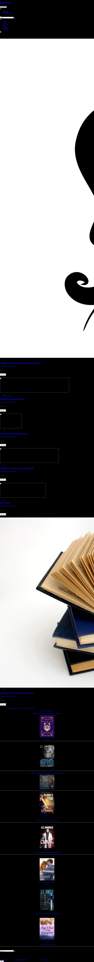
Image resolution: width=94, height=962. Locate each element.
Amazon (53, 713)
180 (30, 708)
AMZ (37, 820)
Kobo (49, 713)
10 (12, 708)
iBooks (48, 852)
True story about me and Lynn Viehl (13, 433)
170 (29, 708)
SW (54, 944)
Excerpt (47, 739)
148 (19, 708)
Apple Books (35, 713)
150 (22, 708)
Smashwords (59, 713)
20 (13, 708)
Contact (5, 26)
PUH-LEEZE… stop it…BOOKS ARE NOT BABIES (20, 363)
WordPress (24, 959)
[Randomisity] (23, 497)
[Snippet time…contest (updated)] (34, 392)
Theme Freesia (17, 959)
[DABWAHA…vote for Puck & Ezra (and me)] (29, 462)
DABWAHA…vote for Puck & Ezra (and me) (17, 468)
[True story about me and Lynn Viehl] (11, 428)
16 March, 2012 (12, 471)
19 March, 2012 (12, 436)
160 (27, 708)
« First (9, 708)
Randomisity (5, 503)
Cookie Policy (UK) (7, 13)
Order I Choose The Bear (47, 710)
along (52, 768)
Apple (41, 820)
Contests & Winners (7, 395)
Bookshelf (5, 24)
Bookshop (41, 713)
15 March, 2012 (12, 505)
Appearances (6, 11)
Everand (51, 913)
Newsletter (5, 28)
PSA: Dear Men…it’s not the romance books (16, 693)
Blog (4, 25)
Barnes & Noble (42, 852)
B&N (43, 913)
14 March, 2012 (12, 696)
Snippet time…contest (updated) (12, 399)
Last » (34, 708)
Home (4, 21)
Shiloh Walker (5, 2)
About (4, 22)
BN (46, 713)
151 (24, 708)
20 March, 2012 (12, 366)
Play (50, 820)
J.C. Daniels (6, 12)
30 (14, 708)
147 (17, 708)
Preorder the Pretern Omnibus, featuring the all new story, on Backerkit (47, 772)
